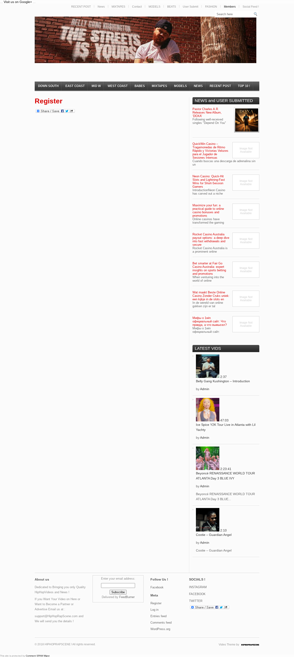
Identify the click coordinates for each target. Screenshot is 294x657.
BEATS (171, 6)
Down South (48, 86)
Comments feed (161, 622)
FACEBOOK (197, 594)
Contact (137, 6)
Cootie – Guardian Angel (214, 535)
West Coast (118, 86)
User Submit (190, 6)
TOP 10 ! (244, 86)
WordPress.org (160, 629)
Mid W (96, 86)
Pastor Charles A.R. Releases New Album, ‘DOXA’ (207, 112)
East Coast (75, 86)
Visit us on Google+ (18, 2)
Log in (154, 609)
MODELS (154, 6)
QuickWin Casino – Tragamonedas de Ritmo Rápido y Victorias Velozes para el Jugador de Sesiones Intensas (210, 150)
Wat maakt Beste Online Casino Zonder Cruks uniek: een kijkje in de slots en (210, 296)
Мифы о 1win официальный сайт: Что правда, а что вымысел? (209, 321)
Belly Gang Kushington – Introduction (223, 381)
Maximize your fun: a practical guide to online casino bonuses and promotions (208, 210)
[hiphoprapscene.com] (255, 644)
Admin (204, 389)
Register (155, 603)
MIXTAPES (118, 6)
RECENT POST (81, 6)
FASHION (211, 6)
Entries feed (158, 616)
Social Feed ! (251, 6)
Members (230, 6)
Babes (140, 86)
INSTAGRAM (198, 587)
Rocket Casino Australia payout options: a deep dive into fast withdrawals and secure (210, 239)
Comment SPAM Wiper (37, 655)
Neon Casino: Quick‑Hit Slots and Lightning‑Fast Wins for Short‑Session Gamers (208, 181)
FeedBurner (127, 597)
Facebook (157, 587)
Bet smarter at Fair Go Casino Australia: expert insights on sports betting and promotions (209, 268)
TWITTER (195, 601)
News (101, 6)
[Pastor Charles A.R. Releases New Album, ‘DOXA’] (246, 120)
